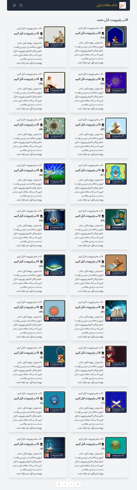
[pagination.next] (59, 484)
